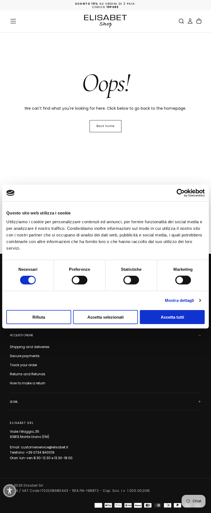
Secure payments (25, 356)
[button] (13, 21)
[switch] (79, 280)
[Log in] (190, 21)
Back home (105, 126)
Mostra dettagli (179, 300)
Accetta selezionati (105, 317)
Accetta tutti (172, 317)
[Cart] (199, 21)
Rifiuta (38, 317)
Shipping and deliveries (29, 346)
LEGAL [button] (14, 401)
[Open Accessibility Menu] (9, 491)
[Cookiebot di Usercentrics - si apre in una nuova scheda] (181, 193)
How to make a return (27, 383)
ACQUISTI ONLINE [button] (21, 335)
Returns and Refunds (27, 374)
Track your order (23, 365)
